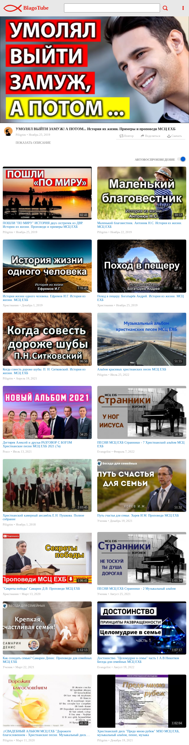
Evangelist (104, 451)
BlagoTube (35, 8)
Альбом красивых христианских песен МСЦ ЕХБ (131, 369)
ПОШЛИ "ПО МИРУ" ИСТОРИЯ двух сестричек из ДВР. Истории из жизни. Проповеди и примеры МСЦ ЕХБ (43, 224)
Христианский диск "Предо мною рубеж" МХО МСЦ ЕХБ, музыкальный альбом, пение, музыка (138, 733)
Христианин (11, 305)
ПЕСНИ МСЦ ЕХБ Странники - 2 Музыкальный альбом (136, 588)
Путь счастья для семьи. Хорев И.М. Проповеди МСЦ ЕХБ (138, 515)
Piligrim (21, 134)
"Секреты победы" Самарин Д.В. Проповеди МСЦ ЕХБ (41, 588)
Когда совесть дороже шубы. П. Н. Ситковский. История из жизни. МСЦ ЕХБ (44, 371)
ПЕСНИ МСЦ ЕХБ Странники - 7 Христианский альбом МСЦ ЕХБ (140, 444)
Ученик (102, 521)
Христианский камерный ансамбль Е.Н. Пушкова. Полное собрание (43, 517)
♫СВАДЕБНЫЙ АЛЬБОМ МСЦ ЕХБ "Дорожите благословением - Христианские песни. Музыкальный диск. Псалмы (45, 733)
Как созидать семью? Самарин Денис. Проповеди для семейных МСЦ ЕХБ (47, 660)
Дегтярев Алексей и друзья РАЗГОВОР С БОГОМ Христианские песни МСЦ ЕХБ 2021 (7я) (37, 444)
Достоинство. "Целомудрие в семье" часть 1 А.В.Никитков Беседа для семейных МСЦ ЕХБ (138, 660)
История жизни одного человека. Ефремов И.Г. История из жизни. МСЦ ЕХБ (44, 298)
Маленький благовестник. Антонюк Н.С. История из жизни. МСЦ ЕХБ (139, 224)
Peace (6, 451)
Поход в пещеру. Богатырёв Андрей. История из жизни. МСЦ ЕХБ (140, 298)
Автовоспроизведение (155, 159)
